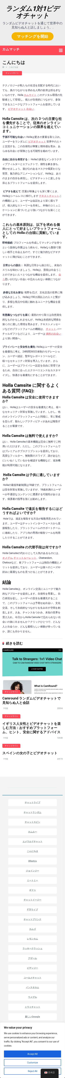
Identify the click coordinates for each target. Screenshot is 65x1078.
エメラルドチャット (32, 841)
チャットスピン (32, 822)
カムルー (32, 831)
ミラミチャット (32, 1007)
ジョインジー (32, 870)
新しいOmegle (32, 1016)
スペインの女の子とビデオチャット (30, 753)
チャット (51, 329)
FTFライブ (32, 909)
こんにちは (32, 851)
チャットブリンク (32, 919)
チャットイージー (32, 900)
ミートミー (32, 880)
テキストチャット (49, 195)
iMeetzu (32, 861)
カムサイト (30, 94)
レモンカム (32, 938)
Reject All (32, 1071)
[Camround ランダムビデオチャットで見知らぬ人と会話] (32, 671)
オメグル (7, 557)
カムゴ (32, 929)
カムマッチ (11, 49)
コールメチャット (32, 977)
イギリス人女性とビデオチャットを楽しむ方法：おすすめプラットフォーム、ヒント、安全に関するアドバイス (31, 728)
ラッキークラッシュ (32, 948)
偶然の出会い (53, 333)
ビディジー (32, 968)
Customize (32, 1062)
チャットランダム (32, 812)
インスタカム (32, 987)
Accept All (32, 1054)
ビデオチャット (17, 108)
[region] (32, 1050)
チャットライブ (32, 802)
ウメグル (32, 997)
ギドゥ (32, 890)
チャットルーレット (25, 557)
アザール (32, 958)
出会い (30, 108)
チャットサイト (12, 73)
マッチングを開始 (32, 36)
